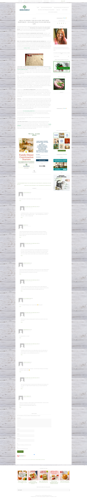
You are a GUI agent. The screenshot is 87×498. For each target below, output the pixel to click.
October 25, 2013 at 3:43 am (27, 299)
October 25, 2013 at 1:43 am (27, 264)
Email (18, 433)
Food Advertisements (59, 108)
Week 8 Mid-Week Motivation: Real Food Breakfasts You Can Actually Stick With (54, 482)
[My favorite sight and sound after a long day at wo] (67, 141)
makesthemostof (26, 329)
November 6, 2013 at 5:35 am (27, 397)
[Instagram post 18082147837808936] (56, 141)
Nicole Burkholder (27, 298)
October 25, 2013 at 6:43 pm (27, 330)
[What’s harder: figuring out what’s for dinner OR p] (67, 146)
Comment (19, 418)
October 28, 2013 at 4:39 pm (28, 281)
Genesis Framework (46, 496)
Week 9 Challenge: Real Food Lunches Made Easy (43, 482)
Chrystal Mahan (26, 362)
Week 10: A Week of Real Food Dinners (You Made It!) (22, 482)
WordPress (52, 496)
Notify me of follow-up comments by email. (24, 444)
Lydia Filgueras (26, 192)
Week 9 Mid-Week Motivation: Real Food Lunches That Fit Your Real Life (33, 482)
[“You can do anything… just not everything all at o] (56, 135)
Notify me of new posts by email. (22, 448)
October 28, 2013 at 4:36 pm (28, 244)
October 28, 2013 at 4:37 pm (28, 313)
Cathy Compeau (26, 396)
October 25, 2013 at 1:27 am (27, 226)
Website (18, 438)
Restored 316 (49, 495)
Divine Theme (39, 496)
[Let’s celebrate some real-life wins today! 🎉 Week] (61, 135)
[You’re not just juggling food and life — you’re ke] (61, 141)
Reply (20, 200)
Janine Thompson (26, 263)
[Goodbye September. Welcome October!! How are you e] (61, 146)
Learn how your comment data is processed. (37, 459)
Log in (55, 496)
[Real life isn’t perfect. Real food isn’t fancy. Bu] (67, 135)
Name (18, 428)
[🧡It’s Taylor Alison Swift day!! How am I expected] (56, 146)
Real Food (34, 18)
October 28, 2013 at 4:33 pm (28, 207)
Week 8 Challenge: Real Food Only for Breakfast (64, 482)
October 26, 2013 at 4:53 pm (27, 363)
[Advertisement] (60, 99)
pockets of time (27, 47)
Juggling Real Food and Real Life (24, 8)
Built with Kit (42, 166)
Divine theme (44, 495)
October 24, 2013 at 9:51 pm (27, 193)
